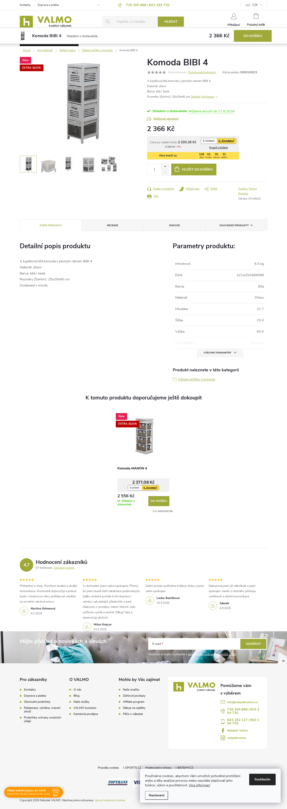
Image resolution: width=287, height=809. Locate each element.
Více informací (199, 785)
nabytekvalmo (236, 738)
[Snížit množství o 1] (165, 172)
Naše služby (81, 702)
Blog (76, 695)
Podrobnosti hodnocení (202, 72)
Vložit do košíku (197, 169)
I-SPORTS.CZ (132, 768)
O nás (77, 689)
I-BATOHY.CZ (184, 768)
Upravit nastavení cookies (109, 800)
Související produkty (234, 225)
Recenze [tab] (112, 225)
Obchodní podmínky (37, 702)
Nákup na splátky (134, 708)
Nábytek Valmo (237, 731)
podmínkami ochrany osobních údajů (212, 654)
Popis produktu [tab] (51, 225)
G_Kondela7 (226, 141)
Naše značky (131, 689)
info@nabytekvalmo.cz (242, 702)
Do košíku (253, 36)
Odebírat (253, 644)
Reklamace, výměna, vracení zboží (42, 709)
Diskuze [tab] (174, 225)
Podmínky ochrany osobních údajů (42, 719)
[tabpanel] (143, 462)
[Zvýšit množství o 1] (165, 166)
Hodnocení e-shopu (158, 768)
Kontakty (25, 5)
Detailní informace (202, 97)
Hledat (171, 21)
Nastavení (156, 795)
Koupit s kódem (218, 148)
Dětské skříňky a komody (196, 379)
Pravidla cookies (108, 768)
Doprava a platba (48, 5)
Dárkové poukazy (134, 695)
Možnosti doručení (166, 119)
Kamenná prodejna (86, 714)
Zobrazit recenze (64, 568)
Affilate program (133, 702)
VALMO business (85, 708)
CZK (255, 5)
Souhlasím (262, 779)
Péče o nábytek (133, 714)
